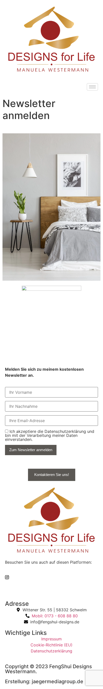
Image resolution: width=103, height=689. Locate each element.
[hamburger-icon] (92, 86)
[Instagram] (51, 577)
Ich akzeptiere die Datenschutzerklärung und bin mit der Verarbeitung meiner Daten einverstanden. (49, 435)
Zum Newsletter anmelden (30, 450)
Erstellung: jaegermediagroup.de (44, 681)
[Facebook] (51, 588)
